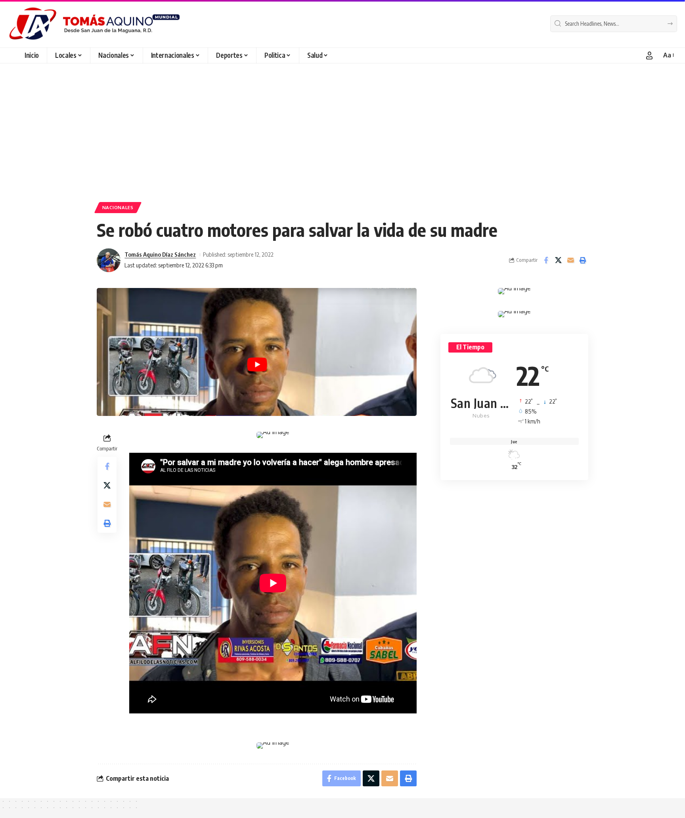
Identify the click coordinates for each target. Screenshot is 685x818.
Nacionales (118, 207)
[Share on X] (558, 260)
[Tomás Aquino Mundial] (94, 24)
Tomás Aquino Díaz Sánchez (160, 254)
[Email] (570, 260)
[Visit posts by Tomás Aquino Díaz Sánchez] (109, 260)
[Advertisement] (342, 122)
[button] (649, 55)
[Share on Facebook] (545, 260)
